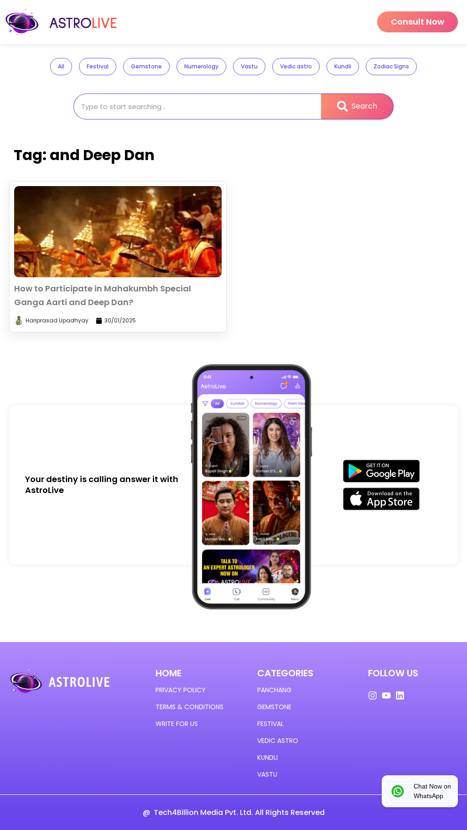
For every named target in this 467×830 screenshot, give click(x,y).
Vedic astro (296, 66)
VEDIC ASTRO (277, 740)
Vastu (249, 66)
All (61, 66)
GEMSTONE (274, 706)
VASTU (267, 774)
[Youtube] (386, 695)
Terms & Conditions (189, 706)
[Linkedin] (400, 695)
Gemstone (146, 66)
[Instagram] (372, 695)
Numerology (201, 66)
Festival (98, 66)
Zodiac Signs (391, 66)
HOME (169, 673)
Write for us (177, 723)
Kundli (342, 66)
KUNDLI (267, 757)
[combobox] (197, 106)
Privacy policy (181, 690)
